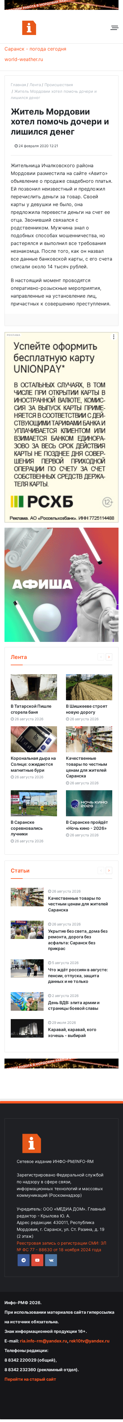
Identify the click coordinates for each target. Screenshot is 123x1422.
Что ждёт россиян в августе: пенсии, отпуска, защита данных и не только (78, 975)
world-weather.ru (23, 59)
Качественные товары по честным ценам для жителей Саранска (78, 904)
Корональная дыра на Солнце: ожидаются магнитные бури (33, 764)
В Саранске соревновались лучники (27, 828)
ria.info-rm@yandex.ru (43, 1340)
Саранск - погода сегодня (35, 49)
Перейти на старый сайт (30, 1379)
